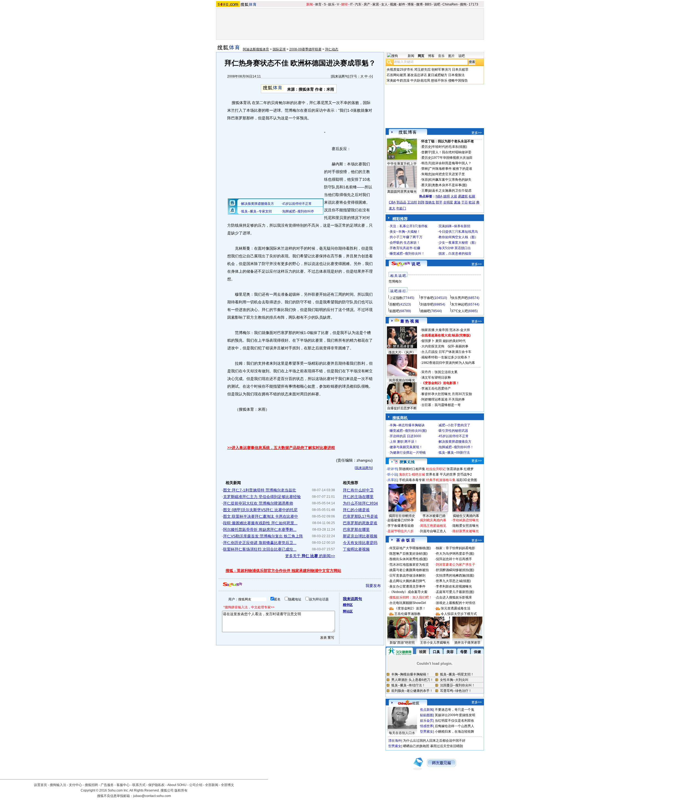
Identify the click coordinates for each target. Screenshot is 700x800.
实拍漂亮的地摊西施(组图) (455, 575)
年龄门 (401, 208)
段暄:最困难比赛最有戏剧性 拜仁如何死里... (260, 523)
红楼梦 (469, 469)
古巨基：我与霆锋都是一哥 (441, 405)
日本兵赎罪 (460, 69)
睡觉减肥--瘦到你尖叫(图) (408, 431)
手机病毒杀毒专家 (412, 480)
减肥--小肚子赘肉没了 (454, 425)
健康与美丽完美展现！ (406, 447)
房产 (367, 4)
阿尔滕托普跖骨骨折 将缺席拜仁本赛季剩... (259, 529)
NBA (439, 196)
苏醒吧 (394, 304)
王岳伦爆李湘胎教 (407, 614)
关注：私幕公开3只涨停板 (409, 226)
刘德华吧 (426, 304)
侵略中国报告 (458, 80)
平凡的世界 (448, 474)
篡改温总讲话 (417, 75)
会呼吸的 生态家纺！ (405, 242)
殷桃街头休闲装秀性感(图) (408, 559)
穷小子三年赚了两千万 (406, 237)
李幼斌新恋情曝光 (466, 520)
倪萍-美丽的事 (458, 346)
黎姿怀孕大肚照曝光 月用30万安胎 (446, 394)
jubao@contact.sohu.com (152, 796)
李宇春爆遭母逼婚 (400, 526)
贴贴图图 (426, 715)
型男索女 (426, 731)
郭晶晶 (401, 202)
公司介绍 (195, 785)
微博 (419, 4)
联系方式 (138, 785)
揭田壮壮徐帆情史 (402, 516)
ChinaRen (450, 4)
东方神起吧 (459, 304)
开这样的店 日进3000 (405, 436)
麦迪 (457, 202)
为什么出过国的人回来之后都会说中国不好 (434, 741)
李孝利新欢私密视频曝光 (454, 586)
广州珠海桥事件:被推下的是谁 (450, 169)
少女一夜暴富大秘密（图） (458, 242)
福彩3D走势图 (466, 480)
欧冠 (472, 202)
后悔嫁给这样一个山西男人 (454, 726)
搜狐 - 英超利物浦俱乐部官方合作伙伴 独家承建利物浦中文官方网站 (283, 570)
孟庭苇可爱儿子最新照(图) (455, 592)
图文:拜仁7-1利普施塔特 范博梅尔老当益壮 (259, 490)
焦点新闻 (426, 710)
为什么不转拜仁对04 (360, 503)
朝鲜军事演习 (441, 69)
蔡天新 (426, 185)
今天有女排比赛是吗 (360, 542)
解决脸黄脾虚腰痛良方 (455, 442)
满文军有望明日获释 (436, 377)
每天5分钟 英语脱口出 (455, 248)
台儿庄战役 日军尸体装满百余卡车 (446, 352)
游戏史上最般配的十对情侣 (455, 603)
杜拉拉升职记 (436, 469)
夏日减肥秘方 (437, 75)
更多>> (476, 133)
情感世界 (426, 726)
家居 (375, 4)
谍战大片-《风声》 (402, 352)
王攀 (424, 190)
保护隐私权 (156, 785)
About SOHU (176, 785)
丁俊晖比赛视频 (356, 549)
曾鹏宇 (426, 152)
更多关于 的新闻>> (310, 556)
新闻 (309, 4)
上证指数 (395, 298)
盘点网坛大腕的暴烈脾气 (407, 581)
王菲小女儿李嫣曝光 (435, 642)
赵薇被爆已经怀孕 (400, 520)
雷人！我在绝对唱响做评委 (451, 152)
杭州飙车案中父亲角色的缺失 (450, 180)
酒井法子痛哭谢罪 (467, 642)
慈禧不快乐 (439, 80)
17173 (473, 4)
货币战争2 (464, 474)
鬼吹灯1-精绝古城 (412, 474)
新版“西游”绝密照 (402, 642)
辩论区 (348, 611)
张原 (424, 180)
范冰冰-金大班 (459, 330)
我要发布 (373, 585)
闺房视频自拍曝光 (402, 380)
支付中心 (75, 785)
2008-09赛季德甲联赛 (305, 49)
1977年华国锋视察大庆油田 (452, 158)
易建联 (463, 196)
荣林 (424, 169)
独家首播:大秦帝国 (434, 330)
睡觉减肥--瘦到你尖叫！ (407, 253)
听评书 (392, 469)
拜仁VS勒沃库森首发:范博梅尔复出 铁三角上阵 (263, 536)
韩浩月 (426, 163)
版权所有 (181, 790)
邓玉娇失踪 (422, 69)
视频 (393, 4)
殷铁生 (430, 202)
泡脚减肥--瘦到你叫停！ (456, 447)
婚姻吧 (425, 311)
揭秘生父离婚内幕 (466, 516)
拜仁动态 (331, 49)
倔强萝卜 (427, 341)
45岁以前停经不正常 (454, 436)
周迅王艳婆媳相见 (433, 526)
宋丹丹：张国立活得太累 (439, 372)
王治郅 (412, 202)
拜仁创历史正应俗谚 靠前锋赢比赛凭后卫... (259, 542)
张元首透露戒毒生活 (455, 608)
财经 (344, 4)
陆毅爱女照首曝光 (466, 526)
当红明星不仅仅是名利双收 (454, 721)
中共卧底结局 (420, 80)
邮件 (402, 4)
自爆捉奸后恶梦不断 (402, 408)
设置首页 (40, 785)
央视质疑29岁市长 (400, 69)
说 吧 (416, 264)
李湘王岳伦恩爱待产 (436, 388)
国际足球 (279, 49)
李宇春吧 (426, 298)
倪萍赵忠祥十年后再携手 (454, 559)
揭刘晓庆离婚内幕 (433, 520)
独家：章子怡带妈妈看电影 (455, 548)
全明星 (448, 202)
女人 (384, 4)
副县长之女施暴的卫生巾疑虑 (450, 190)
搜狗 (463, 4)
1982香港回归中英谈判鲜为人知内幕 (448, 363)
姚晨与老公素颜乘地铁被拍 (409, 570)
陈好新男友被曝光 (466, 531)
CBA (392, 202)
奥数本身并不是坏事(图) (449, 185)
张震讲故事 (455, 469)
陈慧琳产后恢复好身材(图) (408, 554)
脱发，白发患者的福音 (455, 253)
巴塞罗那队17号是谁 (360, 516)
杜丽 (472, 196)
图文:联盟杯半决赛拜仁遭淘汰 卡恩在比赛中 (260, 516)
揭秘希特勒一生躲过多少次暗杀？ (446, 357)
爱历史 (426, 147)
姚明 (446, 196)
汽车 (358, 4)
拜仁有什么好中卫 (358, 490)
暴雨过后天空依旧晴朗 (446, 746)
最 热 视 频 (409, 321)
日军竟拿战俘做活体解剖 (407, 575)
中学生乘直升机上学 (402, 164)
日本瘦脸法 (456, 75)
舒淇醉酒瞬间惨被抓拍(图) (455, 570)
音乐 (441, 56)
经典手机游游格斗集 (441, 480)
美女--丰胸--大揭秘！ (405, 232)
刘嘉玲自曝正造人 (433, 531)
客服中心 (123, 785)
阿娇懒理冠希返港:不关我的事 (443, 399)
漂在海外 (394, 741)
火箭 (454, 196)
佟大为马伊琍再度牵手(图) (455, 554)
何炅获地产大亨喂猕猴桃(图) (410, 548)
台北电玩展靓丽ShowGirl (407, 603)
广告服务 (107, 785)
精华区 (348, 605)
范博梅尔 (395, 281)
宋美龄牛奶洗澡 (398, 80)
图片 (451, 56)
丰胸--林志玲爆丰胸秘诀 (407, 425)
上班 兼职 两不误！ (404, 442)
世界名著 (432, 474)
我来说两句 (340, 76)
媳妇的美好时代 (454, 341)
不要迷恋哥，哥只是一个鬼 (454, 710)
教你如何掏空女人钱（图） (458, 237)
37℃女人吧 (459, 311)
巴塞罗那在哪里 (356, 529)
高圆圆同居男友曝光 (402, 192)
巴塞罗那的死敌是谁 (360, 523)
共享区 (392, 480)
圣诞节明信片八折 (400, 531)
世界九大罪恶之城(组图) (453, 581)
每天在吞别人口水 (402, 733)
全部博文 (227, 785)
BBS (428, 4)
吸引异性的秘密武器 (453, 431)
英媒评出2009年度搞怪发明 (455, 715)
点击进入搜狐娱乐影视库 (454, 597)
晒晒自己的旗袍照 (416, 746)
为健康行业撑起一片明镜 (408, 452)
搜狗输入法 (58, 785)
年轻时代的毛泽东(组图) (449, 147)
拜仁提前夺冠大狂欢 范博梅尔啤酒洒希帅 (258, 503)
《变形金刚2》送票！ (410, 608)
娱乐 (331, 4)
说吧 (437, 4)
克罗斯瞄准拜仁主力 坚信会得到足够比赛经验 (262, 496)
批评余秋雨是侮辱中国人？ (451, 163)
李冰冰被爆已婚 (433, 516)
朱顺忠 (426, 174)
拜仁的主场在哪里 (358, 496)
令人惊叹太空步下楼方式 (459, 614)
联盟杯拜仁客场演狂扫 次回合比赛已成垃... (259, 549)
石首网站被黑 (396, 75)
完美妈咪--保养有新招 (454, 226)
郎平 (439, 202)
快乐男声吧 (459, 298)
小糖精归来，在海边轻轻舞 (454, 731)
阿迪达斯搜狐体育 (256, 49)
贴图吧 (394, 311)
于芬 (464, 202)
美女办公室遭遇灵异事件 (407, 586)
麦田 (438, 341)
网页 (421, 56)
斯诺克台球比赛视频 (360, 536)
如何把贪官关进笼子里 (448, 174)
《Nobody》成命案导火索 (408, 592)
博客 (410, 4)
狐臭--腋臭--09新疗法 (454, 452)
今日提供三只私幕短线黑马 (458, 232)
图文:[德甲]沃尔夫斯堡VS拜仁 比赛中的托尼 (260, 510)
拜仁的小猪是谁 (356, 510)
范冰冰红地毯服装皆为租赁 (409, 564)
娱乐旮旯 (426, 721)
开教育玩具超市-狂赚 (405, 248)
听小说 (392, 474)
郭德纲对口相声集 (412, 469)
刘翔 (421, 202)
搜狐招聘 (91, 785)
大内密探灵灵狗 (432, 346)
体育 (318, 4)
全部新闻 (211, 785)
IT (351, 4)
